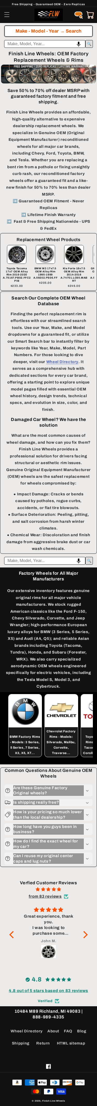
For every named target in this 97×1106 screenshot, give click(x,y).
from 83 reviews (45, 896)
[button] (7, 15)
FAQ (68, 1031)
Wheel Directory (26, 1031)
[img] (48, 889)
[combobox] (45, 44)
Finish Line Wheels (53, 1101)
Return (43, 1043)
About (53, 1031)
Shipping (20, 1043)
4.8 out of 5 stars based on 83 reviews (48, 990)
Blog (81, 1031)
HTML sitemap (71, 1043)
